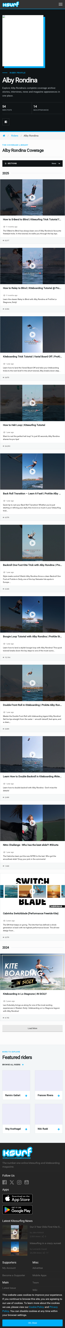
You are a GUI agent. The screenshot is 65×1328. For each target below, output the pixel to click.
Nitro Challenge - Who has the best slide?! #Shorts (30, 844)
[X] (12, 1183)
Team (35, 1282)
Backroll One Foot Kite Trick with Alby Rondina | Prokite (32, 564)
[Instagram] (19, 1183)
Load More (32, 1028)
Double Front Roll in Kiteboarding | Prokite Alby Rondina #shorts (32, 704)
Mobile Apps (39, 1275)
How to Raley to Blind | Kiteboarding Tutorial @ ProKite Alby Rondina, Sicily (32, 288)
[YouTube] (26, 1183)
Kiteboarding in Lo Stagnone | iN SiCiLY (25, 993)
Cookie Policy (36, 1306)
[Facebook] (5, 121)
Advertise (37, 1267)
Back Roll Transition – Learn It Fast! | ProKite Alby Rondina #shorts (32, 493)
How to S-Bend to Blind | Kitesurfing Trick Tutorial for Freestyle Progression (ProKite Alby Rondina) (32, 219)
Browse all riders (11, 1065)
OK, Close (32, 1323)
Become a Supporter (13, 1275)
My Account (9, 1267)
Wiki (34, 1289)
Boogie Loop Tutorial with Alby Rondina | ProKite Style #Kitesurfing (32, 636)
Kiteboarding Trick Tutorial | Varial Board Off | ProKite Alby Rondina (32, 356)
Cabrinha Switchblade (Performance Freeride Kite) (31, 913)
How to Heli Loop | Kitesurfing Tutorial (24, 425)
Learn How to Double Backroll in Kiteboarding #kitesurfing (32, 776)
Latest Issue (9, 1287)
